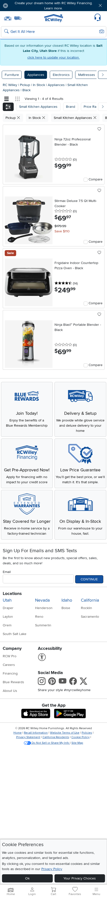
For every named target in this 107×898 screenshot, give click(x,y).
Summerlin (43, 625)
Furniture (12, 75)
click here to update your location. (53, 57)
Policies (87, 733)
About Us (10, 691)
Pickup (25, 85)
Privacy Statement (28, 737)
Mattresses (86, 75)
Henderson (44, 608)
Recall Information (36, 733)
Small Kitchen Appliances (73, 118)
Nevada (42, 600)
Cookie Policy (80, 737)
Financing (10, 673)
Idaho (66, 600)
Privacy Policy (51, 869)
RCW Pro (9, 656)
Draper (8, 608)
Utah (7, 600)
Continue (89, 579)
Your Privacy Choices (79, 878)
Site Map (77, 743)
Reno (39, 616)
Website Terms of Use (64, 733)
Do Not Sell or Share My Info (50, 743)
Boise (65, 608)
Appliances (35, 75)
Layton (8, 616)
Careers (9, 665)
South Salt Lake (14, 634)
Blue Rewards (13, 682)
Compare (96, 179)
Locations (12, 593)
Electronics (61, 75)
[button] (20, 5)
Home (17, 733)
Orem (7, 625)
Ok (27, 878)
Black (26, 90)
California (90, 600)
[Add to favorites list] (99, 129)
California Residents (56, 737)
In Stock (39, 85)
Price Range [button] (93, 107)
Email (7, 572)
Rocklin (86, 608)
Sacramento (90, 616)
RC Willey (10, 85)
